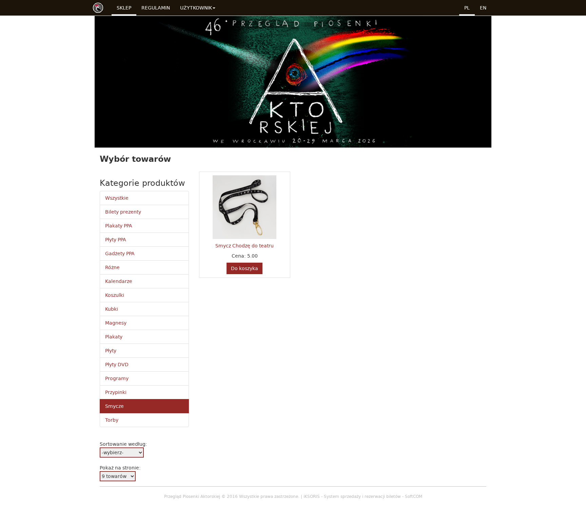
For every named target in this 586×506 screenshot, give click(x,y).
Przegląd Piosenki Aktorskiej (192, 496)
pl (467, 8)
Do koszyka (244, 268)
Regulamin (155, 8)
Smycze (114, 406)
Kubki (111, 309)
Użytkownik (196, 8)
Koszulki (114, 295)
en (483, 8)
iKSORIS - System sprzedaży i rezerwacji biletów (352, 496)
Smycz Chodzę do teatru (244, 246)
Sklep (124, 8)
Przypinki (115, 392)
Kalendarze (118, 281)
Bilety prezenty (123, 212)
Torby (111, 420)
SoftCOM (413, 496)
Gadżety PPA (120, 253)
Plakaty (113, 337)
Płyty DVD (117, 364)
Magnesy (115, 323)
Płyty (110, 351)
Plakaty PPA (118, 226)
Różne (112, 267)
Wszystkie (117, 198)
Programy (117, 378)
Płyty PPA (115, 240)
